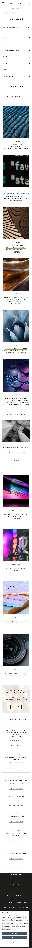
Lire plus (16, 460)
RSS (25, 902)
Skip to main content (7, 1)
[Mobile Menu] (3, 3)
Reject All (14, 937)
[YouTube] (13, 885)
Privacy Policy (10, 899)
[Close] (27, 913)
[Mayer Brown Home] (16, 3)
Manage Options (14, 942)
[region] (14, 929)
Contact (19, 902)
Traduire (15, 8)
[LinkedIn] (11, 885)
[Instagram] (18, 885)
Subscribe (16, 706)
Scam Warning (22, 899)
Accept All (14, 933)
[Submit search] (28, 27)
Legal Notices (20, 895)
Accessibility (10, 902)
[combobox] (16, 27)
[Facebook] (16, 885)
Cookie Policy (8, 929)
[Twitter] (21, 885)
